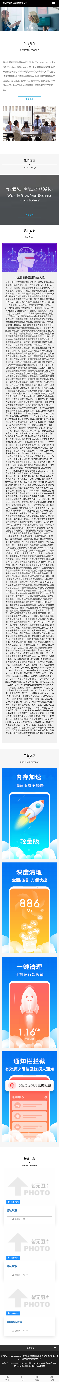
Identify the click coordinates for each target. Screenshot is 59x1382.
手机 (22, 1380)
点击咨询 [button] (29, 215)
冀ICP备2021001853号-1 (31, 1359)
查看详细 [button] (29, 99)
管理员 (17, 1219)
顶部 (52, 1380)
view (9, 853)
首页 (7, 1380)
